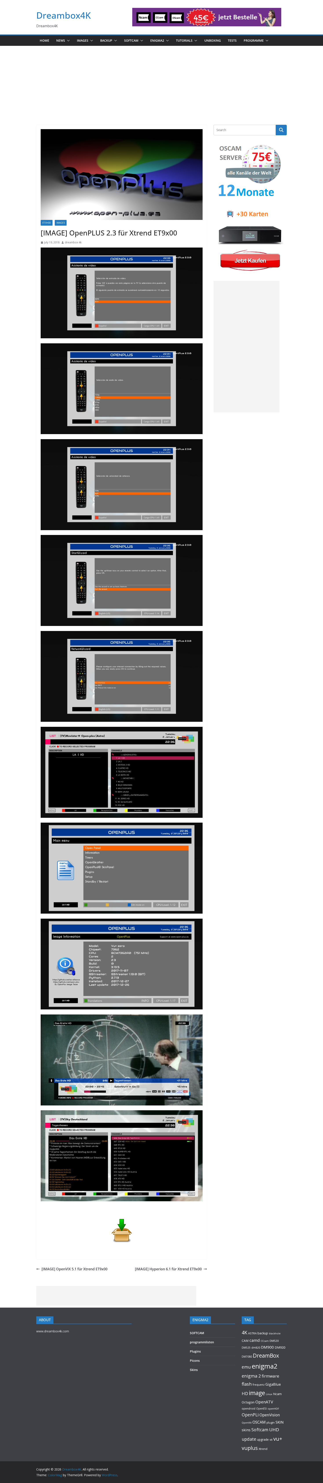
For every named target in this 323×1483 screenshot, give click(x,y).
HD (245, 1393)
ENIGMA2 (157, 40)
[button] (67, 40)
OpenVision (269, 1414)
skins (246, 1429)
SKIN (280, 1422)
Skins (194, 1370)
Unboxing (212, 40)
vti (271, 1440)
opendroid (248, 1408)
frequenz (259, 1385)
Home (44, 40)
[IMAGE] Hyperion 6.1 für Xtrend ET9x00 (168, 1269)
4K (244, 1332)
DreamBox (266, 1355)
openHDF (273, 1408)
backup (263, 1333)
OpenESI (261, 1408)
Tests (232, 40)
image (257, 1393)
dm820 (255, 1347)
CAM (245, 1341)
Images (82, 40)
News (60, 40)
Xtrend (263, 1449)
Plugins (195, 1351)
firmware (270, 1376)
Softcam (259, 1430)
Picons (195, 1360)
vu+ (277, 1438)
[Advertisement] (161, 78)
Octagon (248, 1402)
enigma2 (265, 1366)
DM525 (246, 1347)
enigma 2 (251, 1376)
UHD (274, 1429)
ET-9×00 (46, 222)
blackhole (275, 1333)
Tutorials (184, 40)
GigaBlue (273, 1384)
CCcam (265, 1340)
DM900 (267, 1347)
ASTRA (252, 1333)
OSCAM (259, 1422)
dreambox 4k (73, 242)
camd (254, 1340)
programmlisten (202, 1342)
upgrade (263, 1439)
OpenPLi (250, 1415)
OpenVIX (247, 1422)
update (249, 1439)
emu (246, 1367)
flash (247, 1384)
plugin (271, 1422)
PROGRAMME (254, 40)
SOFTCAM (131, 40)
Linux (269, 1394)
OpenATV (264, 1402)
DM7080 (247, 1356)
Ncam (277, 1394)
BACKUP (106, 40)
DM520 (274, 1341)
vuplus (250, 1447)
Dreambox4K (63, 15)
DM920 (280, 1347)
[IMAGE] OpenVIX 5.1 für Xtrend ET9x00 (74, 1269)
